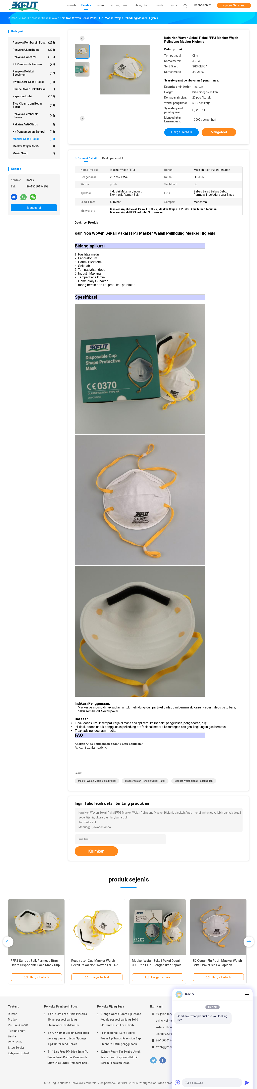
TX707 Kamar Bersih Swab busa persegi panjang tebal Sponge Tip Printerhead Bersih (68, 1038)
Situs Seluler (16, 1047)
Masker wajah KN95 (34, 146)
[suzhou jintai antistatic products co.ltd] (23, 6)
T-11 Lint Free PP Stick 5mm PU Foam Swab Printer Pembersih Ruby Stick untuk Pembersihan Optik (67, 1058)
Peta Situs (15, 1042)
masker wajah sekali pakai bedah (194, 781)
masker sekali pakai (34, 138)
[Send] (247, 1082)
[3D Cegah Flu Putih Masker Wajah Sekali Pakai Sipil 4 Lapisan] (218, 927)
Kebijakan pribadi (19, 1053)
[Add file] (177, 1082)
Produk (12, 1019)
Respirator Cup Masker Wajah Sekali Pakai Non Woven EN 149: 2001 (94, 965)
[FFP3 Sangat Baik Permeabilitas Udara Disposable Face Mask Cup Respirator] (36, 927)
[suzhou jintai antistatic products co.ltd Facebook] (162, 1060)
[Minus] (247, 994)
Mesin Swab (34, 153)
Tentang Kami (17, 1030)
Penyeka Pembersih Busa (34, 42)
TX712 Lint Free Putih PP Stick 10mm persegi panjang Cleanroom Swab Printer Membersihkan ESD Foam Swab (67, 1020)
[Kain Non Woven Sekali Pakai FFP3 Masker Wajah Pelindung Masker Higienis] (125, 70)
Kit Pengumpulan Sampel (34, 131)
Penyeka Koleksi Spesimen (34, 73)
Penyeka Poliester (34, 57)
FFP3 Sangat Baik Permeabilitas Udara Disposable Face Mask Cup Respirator (35, 965)
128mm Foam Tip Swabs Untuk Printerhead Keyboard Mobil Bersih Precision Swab (120, 1057)
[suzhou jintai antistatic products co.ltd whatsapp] (23, 197)
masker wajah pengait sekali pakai (145, 781)
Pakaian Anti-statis (34, 124)
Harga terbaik (181, 132)
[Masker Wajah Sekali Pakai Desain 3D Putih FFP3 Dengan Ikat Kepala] (158, 927)
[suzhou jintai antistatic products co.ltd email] (14, 197)
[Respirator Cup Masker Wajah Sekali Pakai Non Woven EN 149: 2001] (97, 927)
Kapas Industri (34, 96)
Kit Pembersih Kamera (34, 64)
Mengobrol (34, 207)
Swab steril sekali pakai (34, 81)
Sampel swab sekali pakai (34, 89)
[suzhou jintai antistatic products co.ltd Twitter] (153, 1060)
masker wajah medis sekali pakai (97, 781)
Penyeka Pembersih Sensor (34, 115)
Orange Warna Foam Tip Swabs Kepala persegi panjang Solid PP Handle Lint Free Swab (120, 1019)
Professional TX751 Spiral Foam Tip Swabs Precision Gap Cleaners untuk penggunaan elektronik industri (120, 1039)
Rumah (12, 1014)
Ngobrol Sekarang (234, 5)
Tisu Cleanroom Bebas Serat (34, 105)
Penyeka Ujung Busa (34, 49)
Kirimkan (96, 851)
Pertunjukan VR (18, 1025)
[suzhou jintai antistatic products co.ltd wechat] (33, 197)
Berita (12, 1036)
